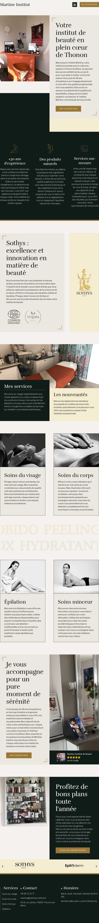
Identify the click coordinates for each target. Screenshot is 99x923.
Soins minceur (75, 602)
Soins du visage (22, 475)
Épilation (15, 602)
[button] (74, 4)
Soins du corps (75, 475)
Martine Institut (15, 4)
